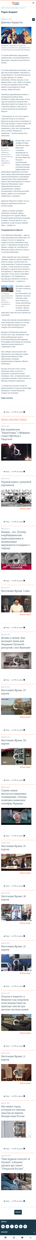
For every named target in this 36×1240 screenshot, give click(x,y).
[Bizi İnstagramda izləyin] (14, 1237)
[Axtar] (31, 1237)
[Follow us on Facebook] (3, 1226)
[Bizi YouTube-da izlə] (22, 1237)
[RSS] (21, 1226)
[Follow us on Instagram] (7, 1226)
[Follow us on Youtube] (16, 1226)
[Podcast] (25, 1226)
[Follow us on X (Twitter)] (12, 1226)
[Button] (6, 412)
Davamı (18, 1212)
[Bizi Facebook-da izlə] (5, 1237)
